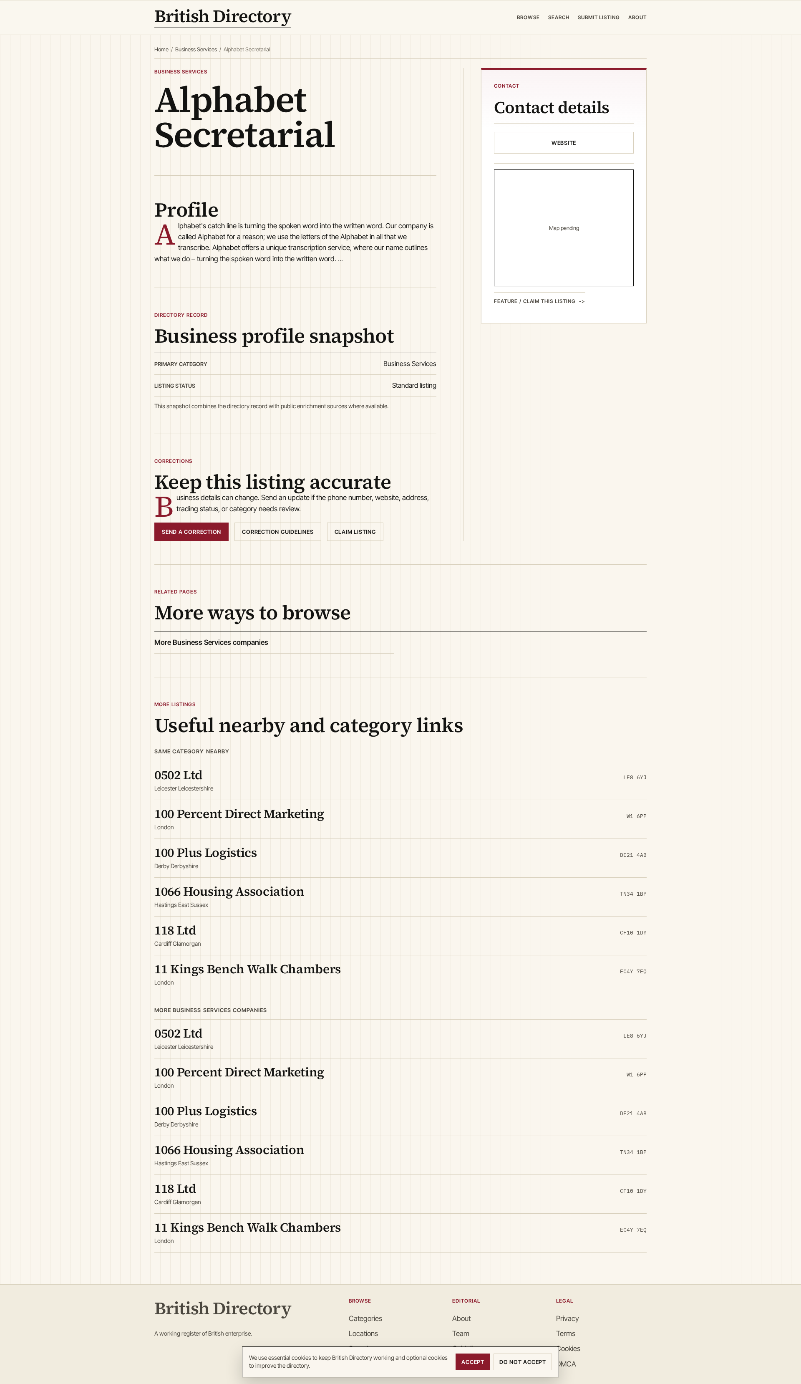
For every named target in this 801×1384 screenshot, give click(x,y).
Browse (528, 17)
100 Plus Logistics (205, 852)
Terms (565, 1333)
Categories (365, 1318)
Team (460, 1333)
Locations (363, 1333)
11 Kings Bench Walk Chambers (247, 968)
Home (161, 49)
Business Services (196, 49)
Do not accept (522, 1362)
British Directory (222, 17)
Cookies (568, 1348)
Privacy (567, 1318)
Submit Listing (599, 17)
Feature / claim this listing (535, 301)
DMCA (566, 1364)
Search (558, 17)
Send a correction (191, 531)
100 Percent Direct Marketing (239, 813)
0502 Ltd (178, 774)
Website (564, 143)
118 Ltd (175, 930)
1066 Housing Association (229, 891)
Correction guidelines (277, 531)
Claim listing (355, 531)
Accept (472, 1362)
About (637, 17)
